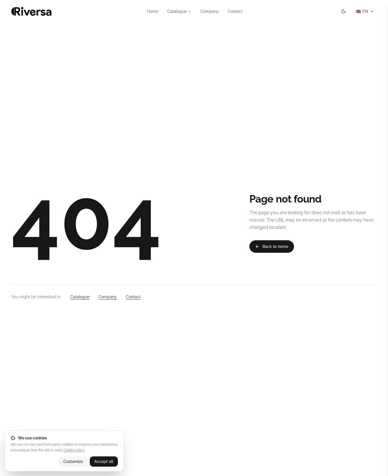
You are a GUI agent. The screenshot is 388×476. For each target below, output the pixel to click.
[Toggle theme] (343, 11)
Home (152, 11)
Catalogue (177, 11)
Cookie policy (73, 450)
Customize (73, 461)
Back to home (275, 246)
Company (210, 11)
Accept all (103, 461)
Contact (235, 11)
